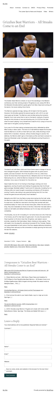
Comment (7, 328)
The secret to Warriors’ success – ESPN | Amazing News (19, 304)
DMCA (33, 7)
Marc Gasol (41, 245)
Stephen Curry (13, 246)
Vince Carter (21, 246)
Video (45, 11)
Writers (51, 11)
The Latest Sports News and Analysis (30, 11)
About (12, 7)
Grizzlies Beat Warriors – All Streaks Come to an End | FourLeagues (22, 290)
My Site (5, 4)
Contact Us (25, 7)
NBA (29, 241)
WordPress (50, 390)
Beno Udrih (21, 245)
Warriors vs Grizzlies (31, 246)
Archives (18, 7)
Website (6, 361)
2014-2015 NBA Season (10, 245)
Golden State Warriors (31, 245)
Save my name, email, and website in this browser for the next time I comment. (27, 370)
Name (6, 346)
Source (12, 233)
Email (6, 354)
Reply (5, 287)
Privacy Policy (41, 7)
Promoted (50, 7)
